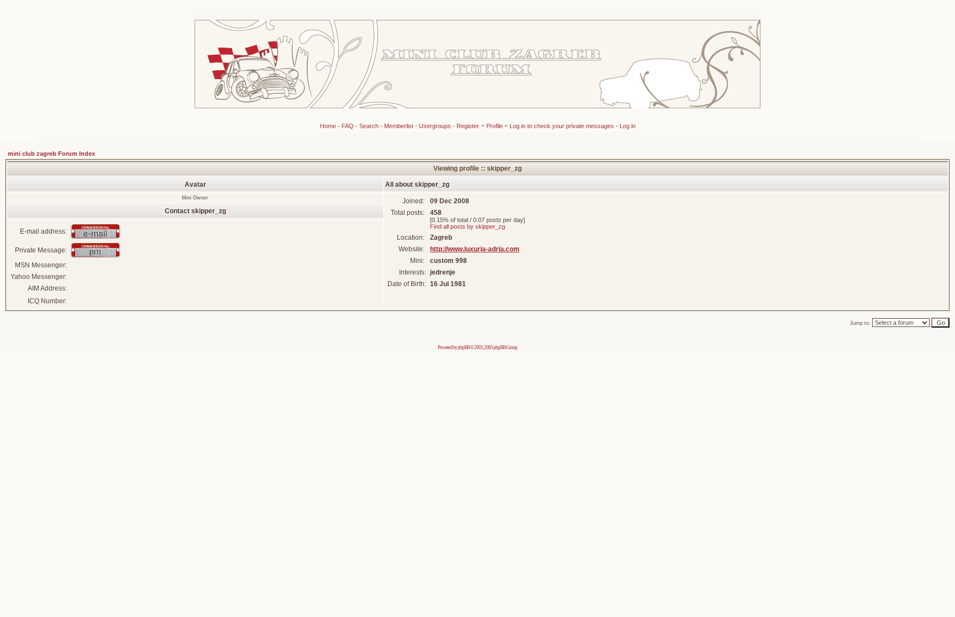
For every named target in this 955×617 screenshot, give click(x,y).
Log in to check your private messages (563, 126)
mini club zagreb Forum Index (51, 153)
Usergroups (435, 126)
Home (328, 126)
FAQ (348, 126)
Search (369, 126)
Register (467, 126)
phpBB (464, 347)
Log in (628, 126)
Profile (495, 126)
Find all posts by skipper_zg (467, 226)
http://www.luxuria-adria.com (475, 249)
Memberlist (398, 126)
